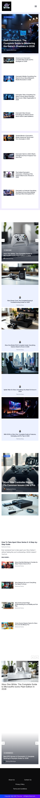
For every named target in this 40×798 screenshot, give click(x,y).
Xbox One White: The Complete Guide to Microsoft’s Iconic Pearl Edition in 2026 (17, 255)
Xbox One (8, 250)
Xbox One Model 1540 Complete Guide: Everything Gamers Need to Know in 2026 (20, 346)
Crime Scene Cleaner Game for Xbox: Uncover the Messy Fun (26, 623)
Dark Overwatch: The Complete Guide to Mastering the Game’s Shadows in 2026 (19, 43)
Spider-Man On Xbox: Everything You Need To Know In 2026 (20, 390)
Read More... (6, 557)
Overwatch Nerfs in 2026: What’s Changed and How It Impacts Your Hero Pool (26, 155)
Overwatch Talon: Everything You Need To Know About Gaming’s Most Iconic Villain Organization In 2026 (26, 97)
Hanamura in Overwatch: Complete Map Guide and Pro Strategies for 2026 (24, 59)
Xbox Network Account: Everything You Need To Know (25, 583)
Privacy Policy (20, 784)
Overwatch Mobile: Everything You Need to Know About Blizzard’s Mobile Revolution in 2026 (26, 78)
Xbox (7, 456)
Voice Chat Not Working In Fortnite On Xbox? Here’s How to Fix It (26, 563)
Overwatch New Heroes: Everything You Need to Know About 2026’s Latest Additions (24, 114)
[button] (35, 6)
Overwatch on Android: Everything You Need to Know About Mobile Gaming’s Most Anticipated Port (26, 192)
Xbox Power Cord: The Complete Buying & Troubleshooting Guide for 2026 (20, 301)
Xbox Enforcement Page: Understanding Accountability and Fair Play (26, 604)
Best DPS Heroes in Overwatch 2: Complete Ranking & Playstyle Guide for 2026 (18, 757)
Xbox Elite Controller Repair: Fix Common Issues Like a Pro (19, 484)
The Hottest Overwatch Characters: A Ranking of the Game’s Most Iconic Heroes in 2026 (25, 174)
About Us (12, 780)
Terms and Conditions (20, 789)
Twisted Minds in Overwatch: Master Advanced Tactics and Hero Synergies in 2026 (24, 137)
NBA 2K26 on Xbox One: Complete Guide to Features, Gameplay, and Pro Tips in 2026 (20, 435)
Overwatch (10, 17)
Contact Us (27, 780)
